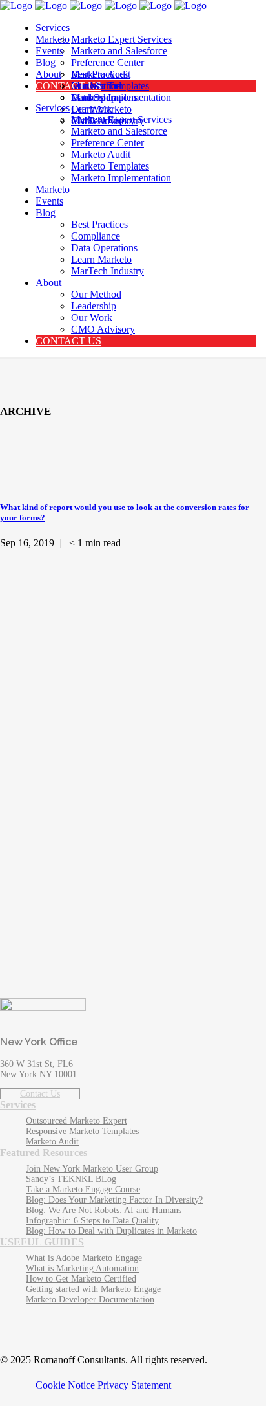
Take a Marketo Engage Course (83, 1189)
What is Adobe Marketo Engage (84, 1258)
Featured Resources (43, 1152)
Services (18, 1104)
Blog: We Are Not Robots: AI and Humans (103, 1210)
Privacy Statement (134, 1384)
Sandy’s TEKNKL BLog (71, 1179)
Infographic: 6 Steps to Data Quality (92, 1220)
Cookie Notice (65, 1384)
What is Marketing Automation (82, 1268)
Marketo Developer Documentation (90, 1299)
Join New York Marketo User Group (92, 1169)
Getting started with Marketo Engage (93, 1289)
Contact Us (40, 1094)
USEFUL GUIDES (42, 1241)
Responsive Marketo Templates (82, 1131)
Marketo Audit (52, 1141)
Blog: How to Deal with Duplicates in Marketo (111, 1231)
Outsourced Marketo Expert (76, 1121)
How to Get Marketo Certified (81, 1279)
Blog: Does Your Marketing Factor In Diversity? (114, 1200)
